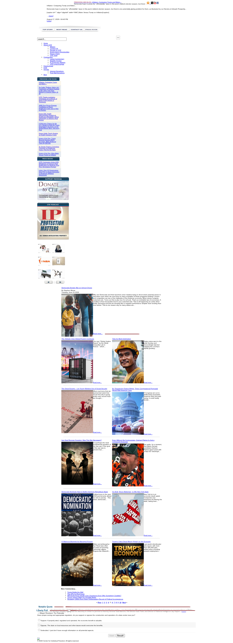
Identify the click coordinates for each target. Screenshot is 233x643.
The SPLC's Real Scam (75, 594)
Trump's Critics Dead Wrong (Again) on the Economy (131, 541)
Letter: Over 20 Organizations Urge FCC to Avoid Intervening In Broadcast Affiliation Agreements (49, 173)
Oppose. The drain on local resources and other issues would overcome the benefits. (72, 625)
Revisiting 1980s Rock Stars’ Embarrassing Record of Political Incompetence (95, 599)
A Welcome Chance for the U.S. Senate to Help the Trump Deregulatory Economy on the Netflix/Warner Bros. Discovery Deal (49, 127)
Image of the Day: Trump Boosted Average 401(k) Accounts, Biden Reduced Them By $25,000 (47, 141)
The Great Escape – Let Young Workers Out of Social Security (84, 388)
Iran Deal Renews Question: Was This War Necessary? (81, 440)
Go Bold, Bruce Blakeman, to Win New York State (130, 492)
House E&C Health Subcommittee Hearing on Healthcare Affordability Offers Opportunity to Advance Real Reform (49, 117)
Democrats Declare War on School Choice (76, 288)
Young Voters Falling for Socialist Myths (81, 597)
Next (124, 602)
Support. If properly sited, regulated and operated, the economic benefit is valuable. (71, 620)
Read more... (98, 333)
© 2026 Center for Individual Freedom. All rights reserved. (58, 641)
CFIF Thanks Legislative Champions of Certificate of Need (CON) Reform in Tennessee (48, 99)
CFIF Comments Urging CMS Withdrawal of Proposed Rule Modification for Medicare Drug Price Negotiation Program (49, 164)
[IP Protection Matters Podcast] (53, 239)
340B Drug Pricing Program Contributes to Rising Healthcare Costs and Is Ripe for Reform (48, 108)
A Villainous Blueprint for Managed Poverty (77, 541)
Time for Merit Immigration (121, 339)
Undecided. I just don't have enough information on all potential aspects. (67, 630)
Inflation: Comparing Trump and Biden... (97, 2)
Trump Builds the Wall (75, 592)
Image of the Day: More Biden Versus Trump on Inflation (49, 154)
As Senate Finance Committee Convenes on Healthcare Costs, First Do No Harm (49, 148)
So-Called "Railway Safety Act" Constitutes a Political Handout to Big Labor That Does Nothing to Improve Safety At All (49, 91)
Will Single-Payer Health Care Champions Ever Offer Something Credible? (94, 596)
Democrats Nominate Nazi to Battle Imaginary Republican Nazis (84, 492)
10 (120, 602)
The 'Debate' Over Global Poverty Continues (77, 339)
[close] (49, 21)
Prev (99, 602)
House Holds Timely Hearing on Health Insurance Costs (48, 134)
